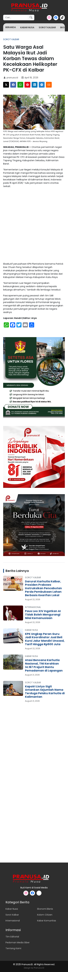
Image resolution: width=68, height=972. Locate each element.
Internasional (33, 607)
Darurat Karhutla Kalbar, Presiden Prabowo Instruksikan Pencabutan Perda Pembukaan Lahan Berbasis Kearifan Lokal (43, 588)
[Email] (49, 85)
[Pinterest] (27, 85)
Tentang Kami (13, 948)
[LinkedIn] (34, 85)
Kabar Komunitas (46, 920)
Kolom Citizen (44, 914)
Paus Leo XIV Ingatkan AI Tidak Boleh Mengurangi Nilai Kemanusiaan (43, 614)
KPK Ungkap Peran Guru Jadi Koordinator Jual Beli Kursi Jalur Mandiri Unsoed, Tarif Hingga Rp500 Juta (45, 639)
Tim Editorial (12, 936)
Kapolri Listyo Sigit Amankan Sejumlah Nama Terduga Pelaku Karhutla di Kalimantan (45, 692)
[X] (6, 85)
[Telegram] (42, 85)
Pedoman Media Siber (18, 942)
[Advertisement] (34, 226)
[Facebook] (13, 85)
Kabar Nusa (27, 27)
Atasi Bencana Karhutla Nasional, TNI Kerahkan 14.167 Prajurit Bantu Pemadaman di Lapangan (44, 665)
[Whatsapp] (20, 85)
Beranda (10, 27)
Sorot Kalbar (47, 27)
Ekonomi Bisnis (45, 908)
